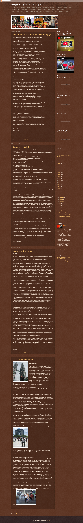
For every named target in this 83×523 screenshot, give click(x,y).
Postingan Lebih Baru (17, 511)
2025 (59, 165)
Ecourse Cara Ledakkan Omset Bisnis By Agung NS (63, 258)
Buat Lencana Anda (60, 157)
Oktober (61, 199)
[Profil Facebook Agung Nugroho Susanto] (64, 156)
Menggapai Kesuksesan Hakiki (26, 4)
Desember (61, 197)
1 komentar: (29, 243)
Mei (60, 207)
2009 (59, 195)
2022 (59, 170)
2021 (59, 172)
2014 (59, 186)
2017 (59, 180)
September (61, 201)
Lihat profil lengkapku (61, 249)
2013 (59, 188)
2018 (59, 178)
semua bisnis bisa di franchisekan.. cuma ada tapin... (64, 209)
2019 (59, 176)
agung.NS (66, 225)
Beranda (34, 511)
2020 (59, 174)
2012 (59, 190)
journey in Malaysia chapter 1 (23, 359)
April (60, 219)
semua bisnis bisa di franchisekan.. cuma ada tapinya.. (32, 34)
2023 (59, 168)
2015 (59, 184)
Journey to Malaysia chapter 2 (24, 251)
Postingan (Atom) (19, 513)
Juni (60, 205)
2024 (59, 167)
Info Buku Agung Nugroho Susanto (64, 261)
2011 (59, 192)
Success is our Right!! (21, 147)
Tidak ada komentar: (31, 139)
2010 (59, 193)
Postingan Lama (50, 511)
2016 (59, 182)
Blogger (48, 520)
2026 (59, 163)
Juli (60, 203)
